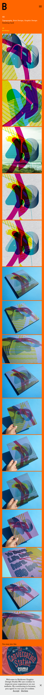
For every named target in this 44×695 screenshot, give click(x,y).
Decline (24, 691)
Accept (16, 691)
